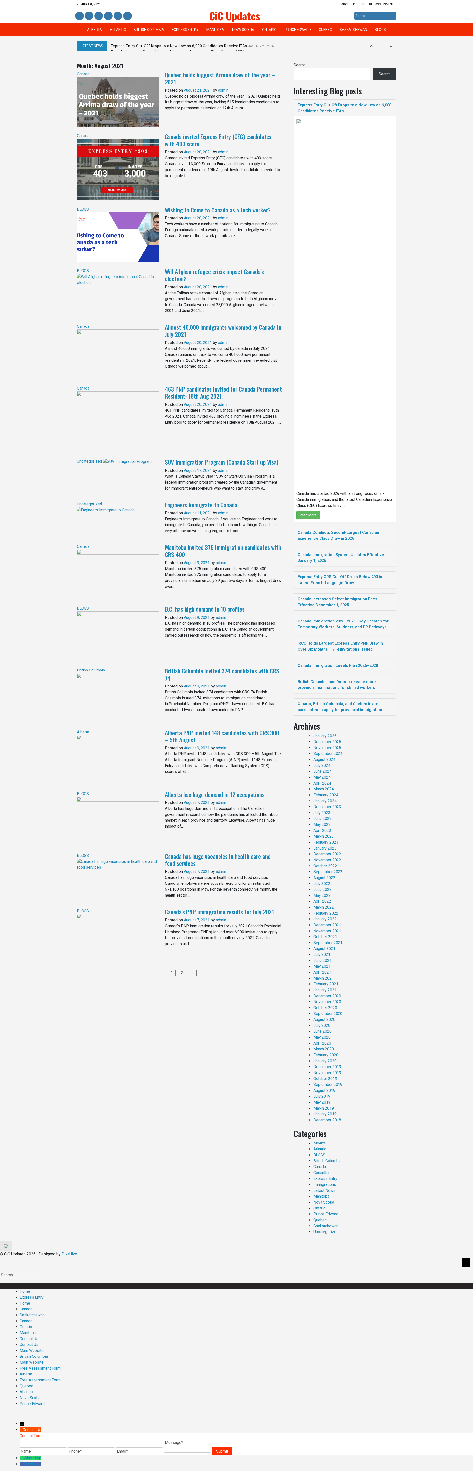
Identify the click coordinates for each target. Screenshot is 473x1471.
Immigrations (324, 1184)
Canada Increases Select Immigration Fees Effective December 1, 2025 (337, 602)
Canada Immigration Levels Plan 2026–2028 (338, 665)
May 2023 (322, 824)
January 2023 (325, 848)
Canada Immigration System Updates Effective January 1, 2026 (341, 557)
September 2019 (327, 1084)
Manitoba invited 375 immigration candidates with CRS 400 (223, 551)
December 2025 (327, 741)
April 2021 (322, 972)
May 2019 (322, 1102)
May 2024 (322, 777)
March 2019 (323, 1108)
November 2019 (327, 1072)
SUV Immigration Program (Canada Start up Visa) (221, 462)
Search (299, 65)
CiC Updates (234, 15)
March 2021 (323, 978)
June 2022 (322, 889)
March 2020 (323, 1049)
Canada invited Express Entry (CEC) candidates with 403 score (218, 140)
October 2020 (325, 1007)
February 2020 (325, 1055)
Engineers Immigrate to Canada (201, 504)
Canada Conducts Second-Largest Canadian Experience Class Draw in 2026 (338, 535)
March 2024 (323, 789)
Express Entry (185, 30)
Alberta (94, 30)
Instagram (108, 16)
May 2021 (322, 966)
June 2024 (322, 771)
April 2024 (322, 783)
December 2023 (327, 806)
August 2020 (324, 1019)
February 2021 (325, 984)
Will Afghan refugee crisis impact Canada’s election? (214, 275)
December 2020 (327, 996)
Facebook (79, 16)
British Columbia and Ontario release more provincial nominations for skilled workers (337, 684)
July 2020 (321, 1025)
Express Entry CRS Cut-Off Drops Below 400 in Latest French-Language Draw (340, 579)
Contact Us (29, 1338)
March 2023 (323, 836)
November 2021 (327, 931)
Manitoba (215, 30)
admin (223, 90)
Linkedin (88, 16)
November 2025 (327, 747)
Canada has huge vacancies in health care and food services (217, 860)
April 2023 (322, 830)
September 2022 (327, 871)
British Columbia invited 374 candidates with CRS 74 (222, 674)
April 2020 (322, 1043)
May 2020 (322, 1037)
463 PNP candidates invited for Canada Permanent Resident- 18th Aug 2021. (223, 392)
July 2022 (321, 883)
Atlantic (118, 30)
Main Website (32, 1350)
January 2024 (325, 801)
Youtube (127, 16)
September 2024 (327, 753)
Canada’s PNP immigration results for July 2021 (219, 911)
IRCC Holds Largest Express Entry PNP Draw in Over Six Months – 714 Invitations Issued (340, 646)
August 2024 (324, 759)
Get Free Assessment (377, 4)
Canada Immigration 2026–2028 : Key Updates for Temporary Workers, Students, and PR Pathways (343, 624)
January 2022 (325, 919)
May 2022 (322, 895)
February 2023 (325, 842)
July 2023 (321, 812)
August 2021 (324, 948)
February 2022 (325, 913)
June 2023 (322, 818)
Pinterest (117, 16)
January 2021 (325, 990)
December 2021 (327, 925)
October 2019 (325, 1078)
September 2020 (327, 1013)
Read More (308, 515)
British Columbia (149, 30)
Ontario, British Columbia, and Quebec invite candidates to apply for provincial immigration (340, 707)
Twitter (98, 16)
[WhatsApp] (22, 1458)
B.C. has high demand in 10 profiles (205, 609)
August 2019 (324, 1090)
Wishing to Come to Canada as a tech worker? (218, 209)
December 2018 (327, 1120)
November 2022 (327, 860)
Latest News (324, 1190)
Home (25, 1291)
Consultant (322, 1172)
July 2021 (321, 954)
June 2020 (322, 1031)
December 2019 (327, 1066)
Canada (83, 74)
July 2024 (321, 765)
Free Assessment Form (40, 1368)
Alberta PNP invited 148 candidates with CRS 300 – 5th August (222, 736)
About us (348, 4)
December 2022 (327, 854)
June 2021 (322, 960)
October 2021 (325, 936)
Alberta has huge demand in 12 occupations (215, 794)
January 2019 (325, 1114)
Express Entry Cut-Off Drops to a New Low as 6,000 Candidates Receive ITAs (192, 46)
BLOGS (380, 30)
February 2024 (325, 795)
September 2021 (327, 942)
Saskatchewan (353, 30)
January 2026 (325, 736)
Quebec (325, 30)
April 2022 (322, 901)
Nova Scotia (243, 30)
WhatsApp (32, 1458)
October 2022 (325, 866)
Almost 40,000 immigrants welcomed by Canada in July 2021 (223, 331)
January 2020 (325, 1061)
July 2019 (321, 1096)
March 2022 (323, 907)
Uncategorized (89, 461)
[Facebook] (22, 1464)
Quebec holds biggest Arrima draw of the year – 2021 (220, 78)
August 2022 (324, 877)
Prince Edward (298, 30)
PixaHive (69, 1254)
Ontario (269, 30)
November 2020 (327, 1001)
